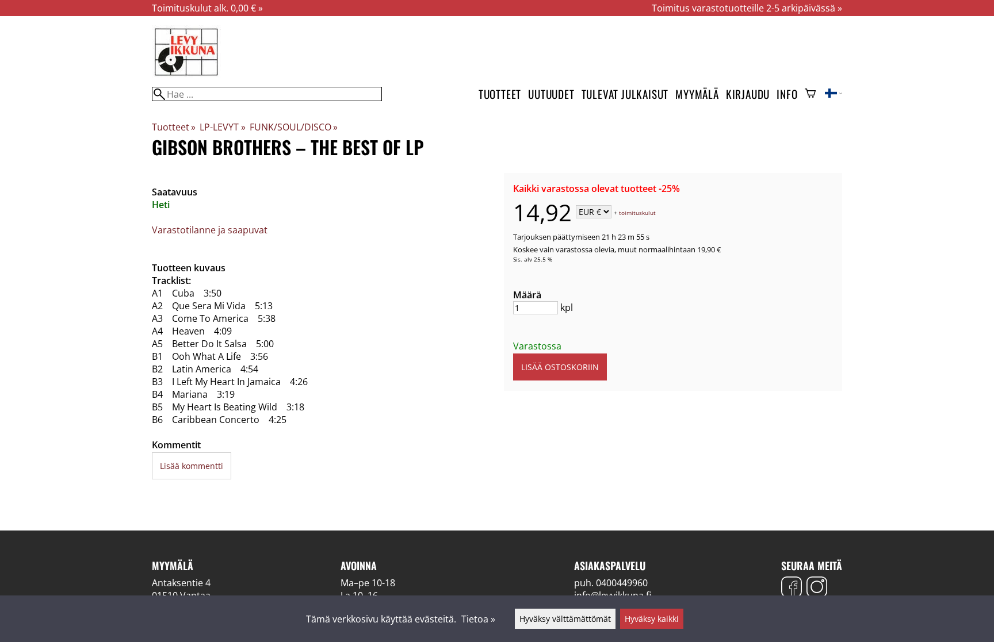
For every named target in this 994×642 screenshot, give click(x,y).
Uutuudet (551, 94)
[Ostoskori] (810, 94)
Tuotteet (500, 94)
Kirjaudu (748, 94)
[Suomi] (833, 94)
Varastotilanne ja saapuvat (209, 230)
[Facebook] (791, 588)
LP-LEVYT (222, 127)
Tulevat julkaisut (625, 94)
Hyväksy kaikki (652, 618)
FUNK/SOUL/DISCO (294, 127)
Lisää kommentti (191, 465)
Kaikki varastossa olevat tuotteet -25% (596, 188)
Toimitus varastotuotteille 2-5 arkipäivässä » (747, 8)
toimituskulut (637, 213)
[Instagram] (816, 588)
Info (787, 94)
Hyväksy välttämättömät (565, 618)
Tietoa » (478, 619)
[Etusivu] (186, 74)
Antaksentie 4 (181, 582)
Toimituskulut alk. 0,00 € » (207, 8)
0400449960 (622, 582)
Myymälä (697, 94)
